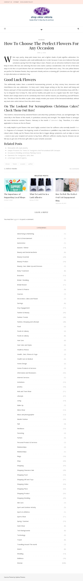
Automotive (21, 243)
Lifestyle (20, 396)
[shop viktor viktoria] (41, 14)
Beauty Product (22, 262)
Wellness (20, 558)
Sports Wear (21, 517)
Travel (19, 540)
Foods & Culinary (23, 331)
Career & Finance (23, 289)
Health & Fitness (23, 350)
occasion (22, 164)
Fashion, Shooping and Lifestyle (28, 322)
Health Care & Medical (25, 359)
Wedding (20, 554)
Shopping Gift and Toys (25, 479)
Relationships (22, 447)
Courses (20, 294)
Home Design (22, 364)
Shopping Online (22, 484)
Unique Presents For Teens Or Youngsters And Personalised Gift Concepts (34, 150)
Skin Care (20, 503)
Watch (19, 549)
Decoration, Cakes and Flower (27, 299)
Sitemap (16, 2)
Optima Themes (20, 577)
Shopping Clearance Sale (25, 470)
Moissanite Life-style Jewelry (18, 148)
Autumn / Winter (23, 248)
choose (7, 164)
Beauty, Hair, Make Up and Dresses (29, 266)
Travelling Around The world (27, 544)
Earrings (20, 303)
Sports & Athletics (23, 512)
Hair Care (20, 340)
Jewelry (19, 387)
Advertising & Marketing (25, 234)
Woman (41, 40)
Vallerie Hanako (11, 169)
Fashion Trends (22, 317)
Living (19, 401)
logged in (16, 219)
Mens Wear (21, 410)
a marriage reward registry (17, 158)
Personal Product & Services (27, 442)
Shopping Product (23, 493)
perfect (30, 164)
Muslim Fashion (22, 419)
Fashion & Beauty (23, 313)
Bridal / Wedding (23, 280)
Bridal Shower (22, 285)
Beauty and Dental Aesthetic (27, 252)
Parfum (19, 438)
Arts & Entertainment (24, 238)
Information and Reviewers (26, 373)
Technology (21, 535)
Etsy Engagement (23, 308)
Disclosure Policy (26, 2)
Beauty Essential (23, 257)
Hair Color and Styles (24, 345)
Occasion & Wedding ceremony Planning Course (24, 153)
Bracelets (20, 275)
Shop (19, 461)
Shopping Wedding (23, 498)
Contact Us (8, 2)
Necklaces (20, 428)
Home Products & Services (26, 368)
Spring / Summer (23, 521)
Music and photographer (25, 415)
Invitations (20, 382)
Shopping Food (22, 475)
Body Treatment (23, 271)
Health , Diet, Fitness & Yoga (27, 354)
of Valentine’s (54, 120)
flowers (15, 164)
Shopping (20, 466)
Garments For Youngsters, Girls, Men (21, 155)
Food (19, 326)
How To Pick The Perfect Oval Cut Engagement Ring (66, 197)
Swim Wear (21, 526)
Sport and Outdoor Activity (26, 507)
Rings (19, 456)
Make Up (20, 405)
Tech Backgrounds (23, 530)
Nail (18, 424)
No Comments (74, 169)
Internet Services (23, 377)
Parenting (20, 433)
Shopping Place (22, 489)
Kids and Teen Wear (24, 391)
